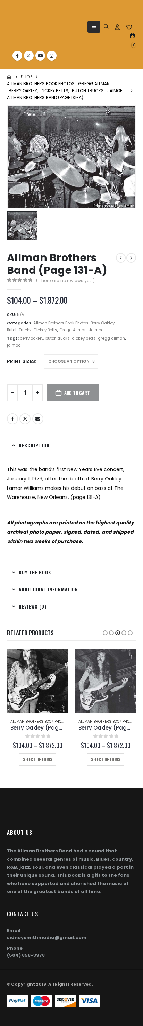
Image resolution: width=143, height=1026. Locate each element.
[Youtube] (40, 56)
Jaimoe (96, 330)
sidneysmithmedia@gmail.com (46, 937)
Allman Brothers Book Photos (61, 323)
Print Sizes (21, 361)
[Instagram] (52, 56)
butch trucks (57, 338)
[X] (29, 56)
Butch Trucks (19, 330)
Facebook (12, 418)
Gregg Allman (73, 330)
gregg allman (111, 338)
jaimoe (13, 345)
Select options (37, 759)
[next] (131, 258)
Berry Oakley (103, 323)
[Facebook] (17, 56)
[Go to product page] (37, 681)
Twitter (25, 418)
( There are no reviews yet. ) (65, 281)
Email (37, 418)
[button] (93, 27)
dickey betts (84, 338)
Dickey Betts (45, 330)
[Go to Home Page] (9, 76)
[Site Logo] (23, 30)
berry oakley (31, 338)
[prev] (121, 258)
